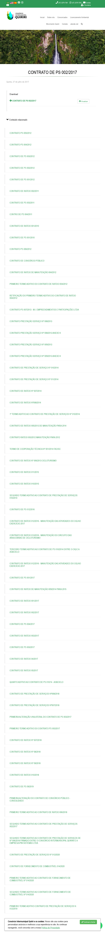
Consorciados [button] (62, 17)
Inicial (42, 17)
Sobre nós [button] (51, 17)
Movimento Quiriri (52, 24)
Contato (65, 24)
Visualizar (84, 101)
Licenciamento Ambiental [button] (79, 17)
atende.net (74, 24)
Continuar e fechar (89, 922)
